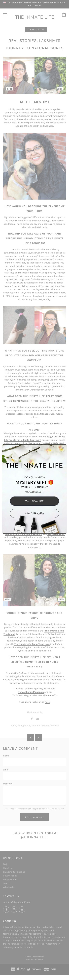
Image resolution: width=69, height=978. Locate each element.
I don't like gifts (34, 513)
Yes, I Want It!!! (34, 501)
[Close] (63, 448)
